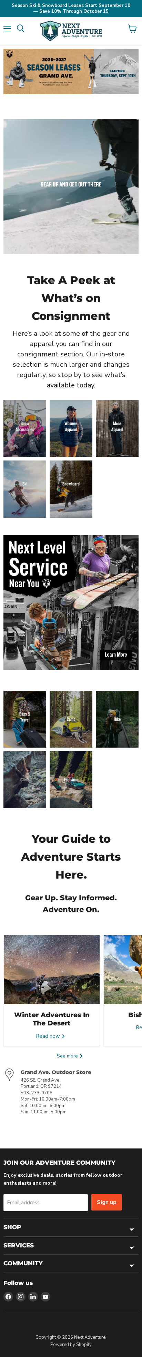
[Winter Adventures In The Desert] (52, 969)
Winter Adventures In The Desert (52, 1019)
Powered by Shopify (71, 1344)
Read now (48, 1036)
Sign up (106, 1202)
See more (68, 1056)
